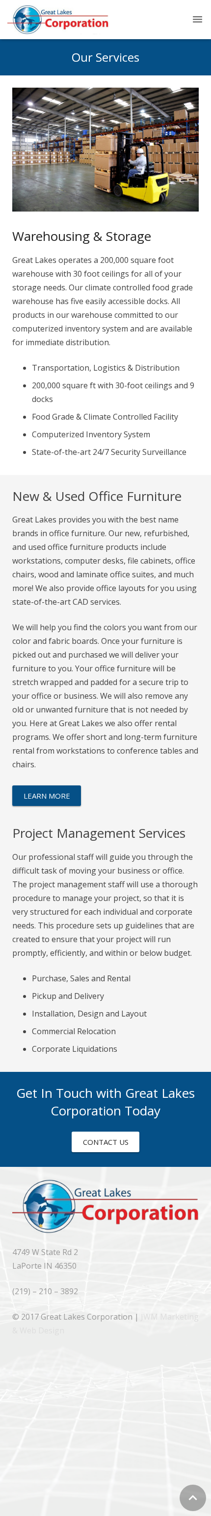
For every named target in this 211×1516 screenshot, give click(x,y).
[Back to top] (193, 1498)
